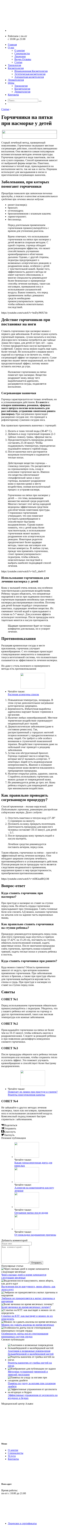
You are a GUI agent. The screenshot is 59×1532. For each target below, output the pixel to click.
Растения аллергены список (23, 694)
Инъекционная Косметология (31, 71)
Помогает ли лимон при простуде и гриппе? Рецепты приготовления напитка (33, 1093)
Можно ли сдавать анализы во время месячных (27, 1324)
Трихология (14, 65)
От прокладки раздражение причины (35, 1234)
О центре (19, 50)
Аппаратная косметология (29, 77)
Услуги (12, 1456)
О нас (11, 47)
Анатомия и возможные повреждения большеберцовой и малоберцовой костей (31, 1352)
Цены (11, 82)
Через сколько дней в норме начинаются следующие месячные (23, 1276)
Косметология (16, 68)
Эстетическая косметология (29, 74)
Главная (12, 44)
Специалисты (22, 53)
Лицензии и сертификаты (22, 1523)
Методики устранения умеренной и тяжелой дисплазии (28, 1373)
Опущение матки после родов (31, 1212)
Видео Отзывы (22, 59)
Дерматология (16, 80)
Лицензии (20, 56)
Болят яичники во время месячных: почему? (26, 1307)
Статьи (18, 62)
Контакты (13, 94)
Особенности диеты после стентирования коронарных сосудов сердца (24, 1335)
